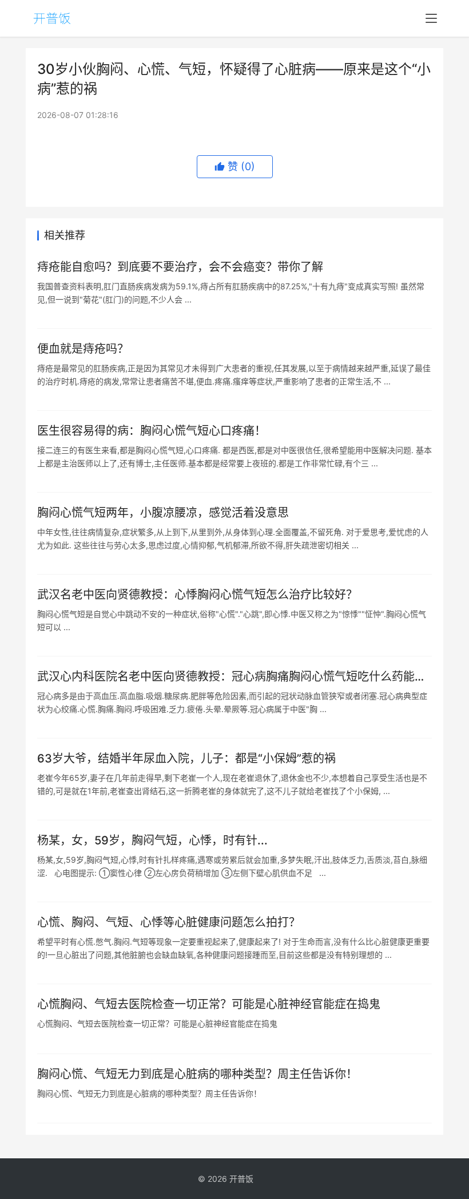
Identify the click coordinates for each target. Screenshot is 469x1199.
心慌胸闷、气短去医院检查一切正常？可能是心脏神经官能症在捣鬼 (208, 1004)
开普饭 (241, 1179)
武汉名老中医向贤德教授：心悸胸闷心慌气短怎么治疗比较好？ (197, 595)
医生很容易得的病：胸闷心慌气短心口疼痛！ (151, 431)
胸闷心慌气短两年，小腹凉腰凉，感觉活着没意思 (163, 513)
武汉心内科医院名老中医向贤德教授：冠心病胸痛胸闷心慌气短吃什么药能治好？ (231, 677)
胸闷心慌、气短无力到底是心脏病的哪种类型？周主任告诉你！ (197, 1074)
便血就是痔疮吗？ (83, 349)
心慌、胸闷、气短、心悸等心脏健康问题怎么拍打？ (168, 922)
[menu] (431, 18)
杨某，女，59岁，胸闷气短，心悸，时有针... (152, 840)
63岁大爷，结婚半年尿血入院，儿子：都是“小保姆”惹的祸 (186, 758)
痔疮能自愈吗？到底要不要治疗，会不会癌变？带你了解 (180, 267)
